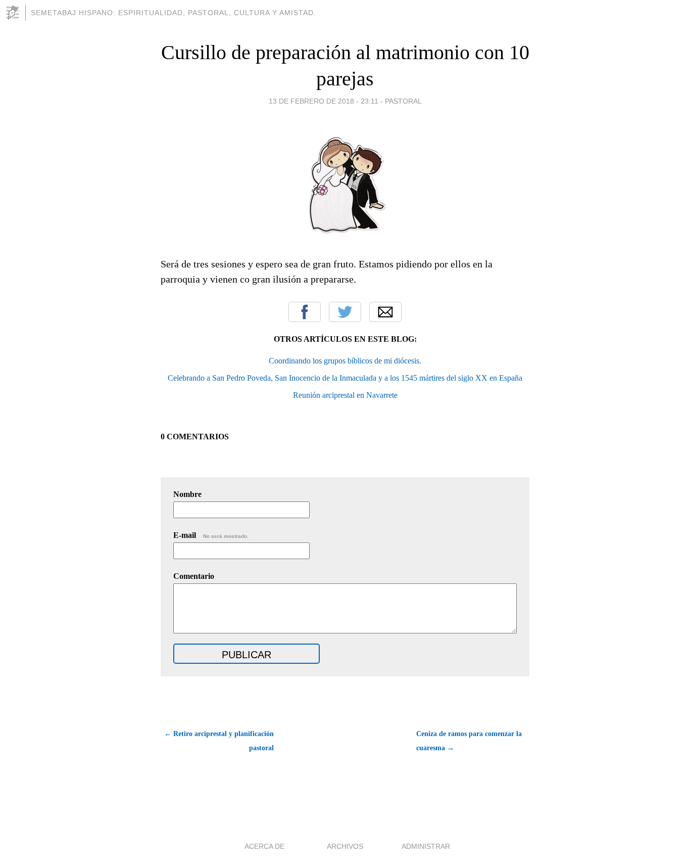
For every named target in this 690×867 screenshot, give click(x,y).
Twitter (345, 312)
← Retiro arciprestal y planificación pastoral (219, 741)
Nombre (187, 494)
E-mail (211, 535)
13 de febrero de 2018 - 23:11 (323, 101)
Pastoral (403, 101)
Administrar (426, 846)
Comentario (193, 576)
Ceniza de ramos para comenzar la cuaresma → (469, 741)
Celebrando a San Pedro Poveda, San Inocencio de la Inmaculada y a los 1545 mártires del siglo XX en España (345, 378)
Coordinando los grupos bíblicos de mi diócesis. (345, 360)
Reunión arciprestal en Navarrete (345, 395)
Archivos (345, 846)
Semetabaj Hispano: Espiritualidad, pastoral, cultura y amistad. (173, 13)
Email (385, 312)
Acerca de (264, 846)
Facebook (304, 312)
